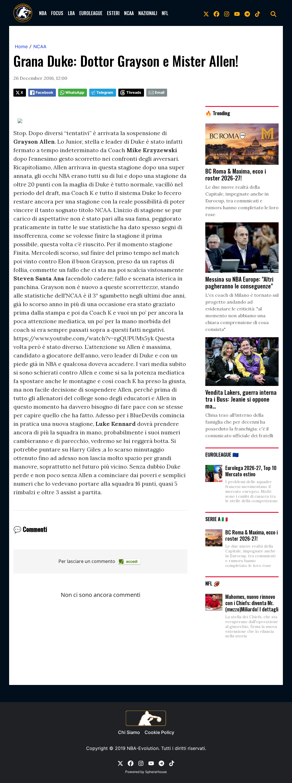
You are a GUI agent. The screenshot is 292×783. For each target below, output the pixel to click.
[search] (273, 13)
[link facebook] (216, 13)
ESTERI (113, 13)
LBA (71, 13)
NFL (165, 13)
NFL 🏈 (212, 583)
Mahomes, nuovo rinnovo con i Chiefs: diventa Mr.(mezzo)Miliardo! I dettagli (251, 603)
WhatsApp (74, 92)
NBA (42, 13)
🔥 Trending (217, 113)
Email (159, 92)
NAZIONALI (147, 13)
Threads (133, 92)
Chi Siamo (129, 732)
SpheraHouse (156, 772)
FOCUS (57, 13)
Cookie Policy (159, 732)
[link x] (206, 13)
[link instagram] (227, 13)
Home (21, 46)
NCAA (129, 13)
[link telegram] (247, 13)
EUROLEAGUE (90, 13)
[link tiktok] (257, 13)
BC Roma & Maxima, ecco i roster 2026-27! (251, 535)
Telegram (104, 92)
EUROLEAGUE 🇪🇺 (222, 454)
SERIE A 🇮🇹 (216, 518)
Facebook (44, 92)
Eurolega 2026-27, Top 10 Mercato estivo (250, 471)
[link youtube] (237, 13)
